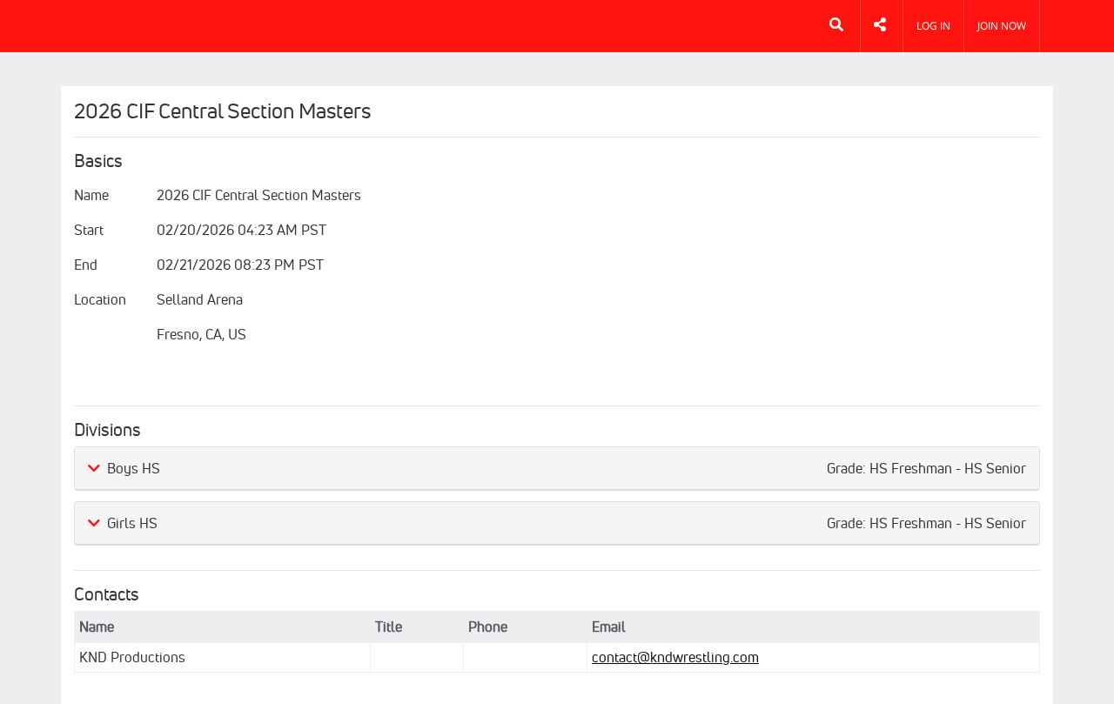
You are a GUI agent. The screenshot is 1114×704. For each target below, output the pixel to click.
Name (91, 195)
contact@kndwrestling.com (675, 657)
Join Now (1001, 25)
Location (100, 299)
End (85, 264)
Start (89, 229)
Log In (933, 25)
